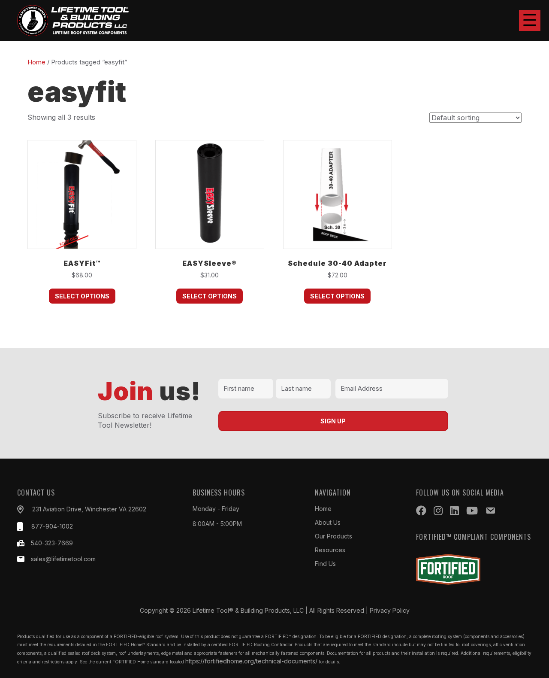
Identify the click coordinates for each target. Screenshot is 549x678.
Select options (82, 296)
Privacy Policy (390, 610)
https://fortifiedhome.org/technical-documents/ (251, 661)
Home (36, 62)
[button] (529, 20)
